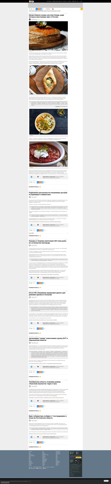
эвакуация (44, 431)
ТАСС (66, 248)
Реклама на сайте (72, 473)
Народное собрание (53, 319)
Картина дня (49, 1)
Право (43, 465)
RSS (77, 453)
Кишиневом (31, 301)
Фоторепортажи (40, 468)
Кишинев (30, 319)
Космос (43, 452)
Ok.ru (78, 452)
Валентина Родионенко (56, 221)
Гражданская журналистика (57, 1)
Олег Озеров (46, 319)
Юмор (56, 465)
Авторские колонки (33, 468)
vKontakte (72, 452)
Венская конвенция (40, 319)
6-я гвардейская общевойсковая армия (54, 363)
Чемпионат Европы (32, 218)
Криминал (43, 453)
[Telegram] (41, 9)
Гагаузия (34, 319)
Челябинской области (34, 389)
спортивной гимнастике (51, 201)
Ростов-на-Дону (39, 433)
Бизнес (30, 453)
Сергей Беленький (34, 386)
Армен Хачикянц (33, 197)
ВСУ (49, 353)
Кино (43, 451)
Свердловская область (39, 397)
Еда (35, 13)
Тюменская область (36, 274)
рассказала (57, 106)
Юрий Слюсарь (53, 433)
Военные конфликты (32, 455)
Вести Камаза (72, 475)
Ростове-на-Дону (62, 424)
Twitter (72, 453)
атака (34, 433)
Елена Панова (31, 254)
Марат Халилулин (34, 245)
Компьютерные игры (45, 454)
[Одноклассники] (39, 9)
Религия (57, 454)
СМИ (56, 455)
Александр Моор (43, 274)
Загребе (63, 201)
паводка (36, 251)
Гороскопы (30, 451)
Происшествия (58, 451)
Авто (29, 452)
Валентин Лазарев (34, 19)
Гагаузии (51, 304)
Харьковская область (35, 363)
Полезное (69, 1)
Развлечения (74, 1)
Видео (30, 456)
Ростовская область (46, 433)
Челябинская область (48, 397)
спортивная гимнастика (44, 221)
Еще (77, 1)
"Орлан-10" (40, 361)
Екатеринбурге (54, 395)
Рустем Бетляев (32, 249)
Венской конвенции (51, 313)
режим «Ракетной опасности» (46, 389)
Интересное (65, 1)
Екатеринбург (31, 397)
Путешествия (58, 452)
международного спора (51, 138)
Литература (44, 456)
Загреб (50, 221)
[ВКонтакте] (37, 9)
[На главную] (31, 1)
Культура (43, 455)
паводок (30, 274)
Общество (37, 239)
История (30, 465)
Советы (57, 456)
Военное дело (31, 454)
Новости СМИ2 (31, 233)
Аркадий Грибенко (34, 420)
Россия (30, 221)
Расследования (58, 453)
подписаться (78, 457)
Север (40, 363)
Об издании (71, 474)
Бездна (45, 468)
